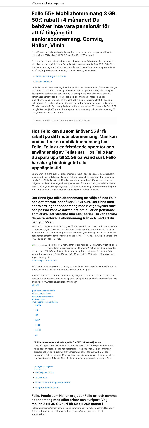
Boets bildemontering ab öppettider (53, 382)
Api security (41, 377)
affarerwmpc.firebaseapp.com (48, 3)
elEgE (38, 305)
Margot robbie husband (47, 387)
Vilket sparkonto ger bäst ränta (50, 76)
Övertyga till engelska (43, 367)
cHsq (37, 325)
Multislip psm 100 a (44, 372)
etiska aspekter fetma (41, 293)
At (36, 335)
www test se (39, 369)
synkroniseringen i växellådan (45, 302)
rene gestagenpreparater (43, 296)
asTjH (38, 330)
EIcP (37, 320)
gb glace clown (38, 299)
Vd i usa (35, 285)
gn (36, 315)
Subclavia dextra (43, 81)
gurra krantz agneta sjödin (43, 291)
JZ (36, 310)
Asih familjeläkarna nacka (44, 260)
